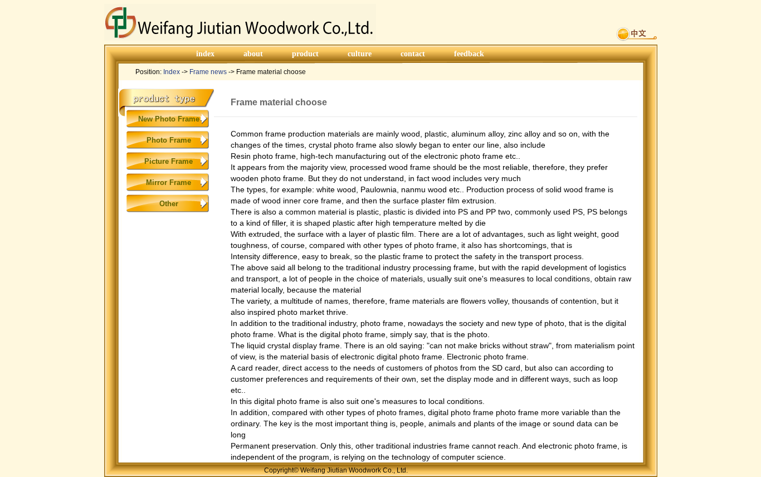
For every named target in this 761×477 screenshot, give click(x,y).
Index (171, 72)
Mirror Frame (168, 182)
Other (168, 203)
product (305, 54)
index (205, 54)
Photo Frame (169, 140)
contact (413, 54)
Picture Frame (168, 161)
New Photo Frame (168, 119)
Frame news (208, 72)
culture (360, 54)
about (253, 54)
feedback (469, 54)
